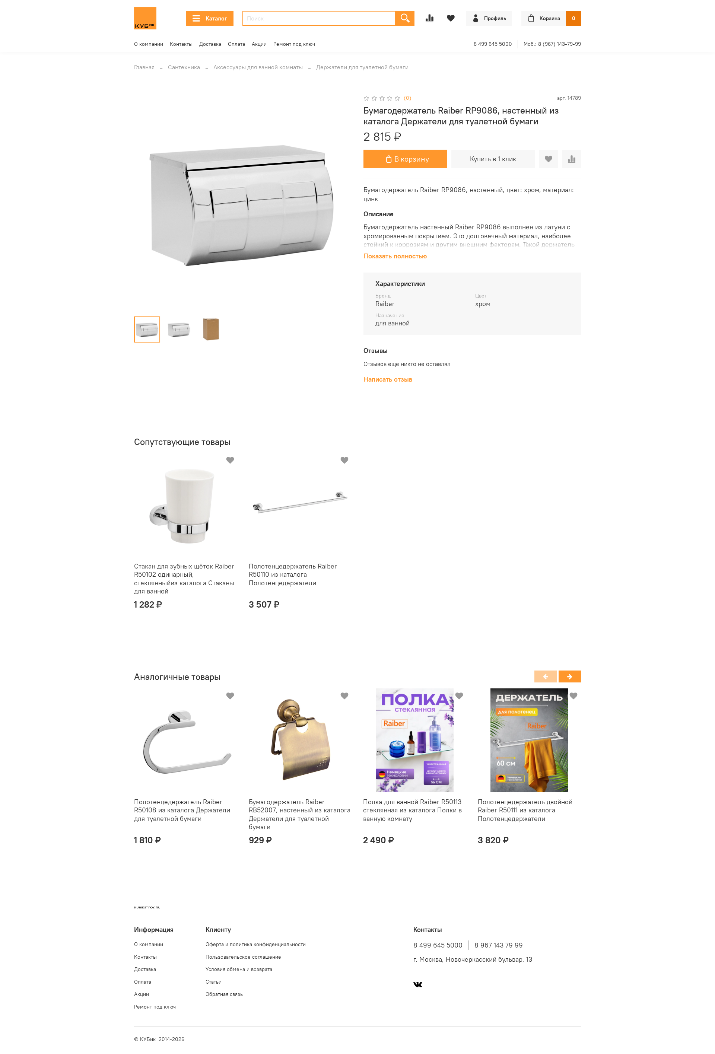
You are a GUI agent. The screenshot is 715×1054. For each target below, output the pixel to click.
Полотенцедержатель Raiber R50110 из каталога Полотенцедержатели (293, 574)
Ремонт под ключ (294, 44)
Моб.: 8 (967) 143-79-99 (552, 44)
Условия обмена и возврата (239, 969)
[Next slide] (340, 202)
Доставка (210, 44)
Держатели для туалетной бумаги (362, 67)
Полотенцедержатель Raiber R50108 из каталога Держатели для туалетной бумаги (182, 810)
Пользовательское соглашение (243, 956)
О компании (148, 44)
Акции (259, 44)
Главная (144, 67)
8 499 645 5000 (493, 44)
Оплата (236, 44)
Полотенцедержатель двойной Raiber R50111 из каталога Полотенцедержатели (525, 810)
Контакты (181, 44)
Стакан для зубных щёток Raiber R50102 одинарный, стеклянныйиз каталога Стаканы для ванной (184, 579)
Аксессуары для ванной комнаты (258, 67)
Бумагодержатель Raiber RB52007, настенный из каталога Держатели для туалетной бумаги (299, 814)
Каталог (216, 18)
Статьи (214, 981)
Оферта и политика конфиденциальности (256, 944)
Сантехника (184, 67)
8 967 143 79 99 (498, 945)
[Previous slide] (146, 202)
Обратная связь (224, 994)
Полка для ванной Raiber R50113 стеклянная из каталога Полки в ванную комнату (412, 810)
